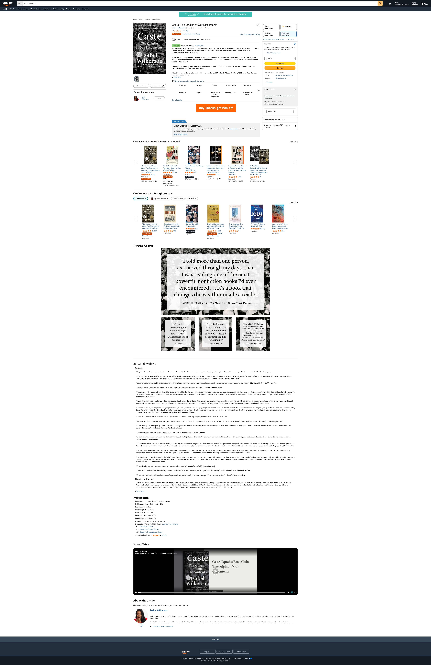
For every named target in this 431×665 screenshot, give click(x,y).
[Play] (135, 592)
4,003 (219, 231)
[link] (150, 168)
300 (174, 231)
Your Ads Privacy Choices (240, 658)
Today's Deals (23, 9)
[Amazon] (8, 3)
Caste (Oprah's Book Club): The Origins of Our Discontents (156, 553)
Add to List (271, 112)
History (141, 19)
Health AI (13, 9)
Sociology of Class (146, 526)
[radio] (271, 27)
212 (283, 231)
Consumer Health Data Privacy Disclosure (218, 658)
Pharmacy (76, 9)
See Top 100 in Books (170, 524)
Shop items (199, 45)
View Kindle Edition (180, 134)
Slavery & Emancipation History (151, 532)
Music (68, 9)
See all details (177, 100)
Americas (147, 19)
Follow (159, 98)
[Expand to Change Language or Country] (213, 652)
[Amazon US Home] (185, 652)
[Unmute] (295, 592)
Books (135, 19)
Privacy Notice (199, 658)
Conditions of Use (187, 658)
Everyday (85, 9)
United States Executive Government (214, 235)
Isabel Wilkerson (180, 28)
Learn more (234, 129)
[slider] (211, 592)
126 (196, 229)
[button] (5, 9)
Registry (61, 9)
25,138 (154, 231)
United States (156, 19)
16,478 (262, 229)
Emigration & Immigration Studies (149, 235)
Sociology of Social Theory (149, 529)
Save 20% (176, 45)
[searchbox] (200, 3)
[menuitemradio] (292, 592)
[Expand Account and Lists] (408, 4)
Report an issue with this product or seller (189, 81)
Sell (54, 9)
